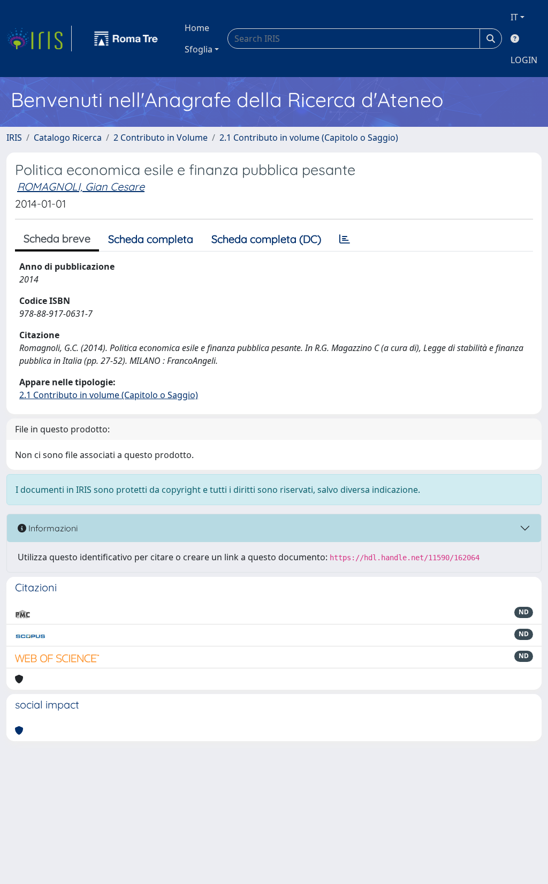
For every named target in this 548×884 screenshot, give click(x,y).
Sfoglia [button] (198, 49)
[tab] (344, 239)
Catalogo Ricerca (68, 137)
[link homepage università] (126, 38)
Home (197, 28)
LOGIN (524, 60)
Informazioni (52, 528)
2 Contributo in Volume (160, 137)
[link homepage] (39, 38)
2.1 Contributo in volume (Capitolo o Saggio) (308, 137)
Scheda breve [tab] (57, 238)
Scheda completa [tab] (150, 239)
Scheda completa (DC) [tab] (266, 239)
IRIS (14, 137)
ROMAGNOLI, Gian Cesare (80, 186)
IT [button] (514, 17)
